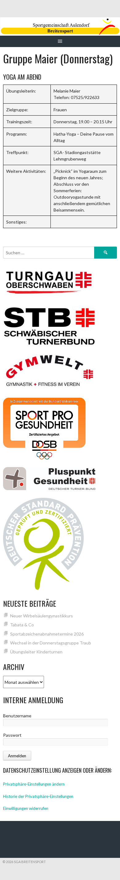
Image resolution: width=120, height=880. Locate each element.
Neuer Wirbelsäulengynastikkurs (41, 615)
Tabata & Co (22, 624)
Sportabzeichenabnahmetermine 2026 (47, 633)
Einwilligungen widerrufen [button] (25, 808)
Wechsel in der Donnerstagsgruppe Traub (50, 642)
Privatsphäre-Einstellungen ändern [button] (34, 784)
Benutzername (17, 715)
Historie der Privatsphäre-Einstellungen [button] (38, 796)
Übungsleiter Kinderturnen (36, 651)
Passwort (12, 735)
